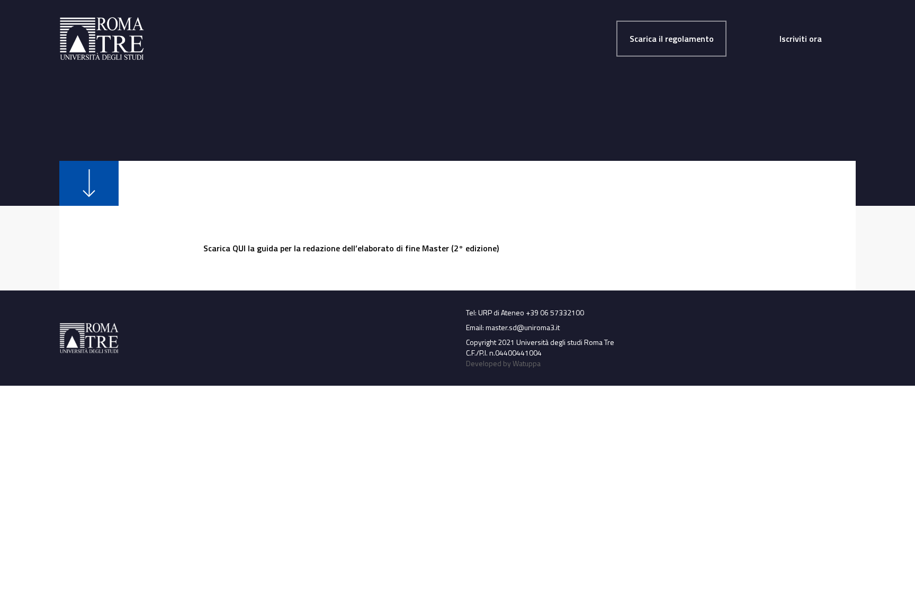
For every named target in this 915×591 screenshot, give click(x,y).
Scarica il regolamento (672, 38)
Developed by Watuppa (503, 363)
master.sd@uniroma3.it (523, 327)
